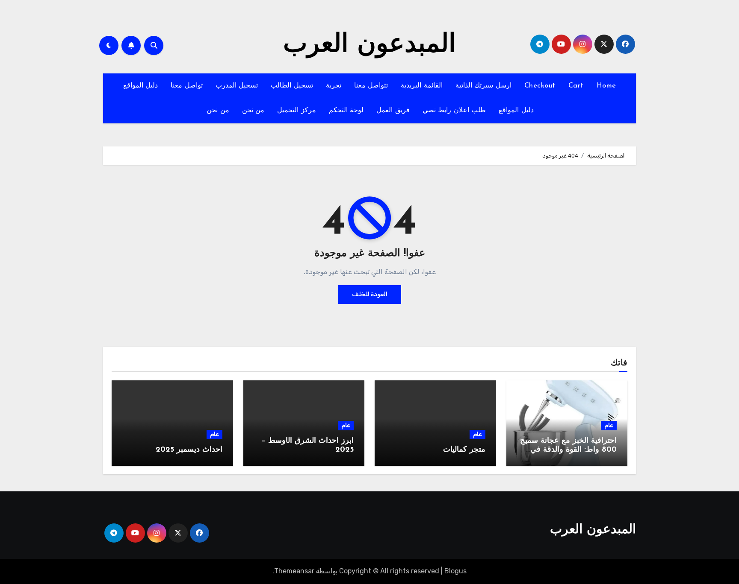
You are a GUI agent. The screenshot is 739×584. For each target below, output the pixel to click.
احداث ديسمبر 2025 (189, 450)
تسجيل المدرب (237, 85)
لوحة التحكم (346, 110)
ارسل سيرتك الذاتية (483, 85)
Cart (576, 85)
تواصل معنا (187, 85)
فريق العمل (393, 110)
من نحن (253, 110)
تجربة (333, 85)
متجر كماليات (464, 450)
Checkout (540, 85)
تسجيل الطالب (292, 85)
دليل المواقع (140, 85)
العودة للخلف (369, 294)
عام (608, 425)
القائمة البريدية (422, 85)
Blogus (455, 571)
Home (606, 85)
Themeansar (294, 571)
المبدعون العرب (369, 45)
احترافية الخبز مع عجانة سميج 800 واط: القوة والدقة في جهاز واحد (568, 450)
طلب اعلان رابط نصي (454, 110)
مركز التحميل (296, 110)
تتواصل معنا (371, 85)
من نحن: (217, 110)
